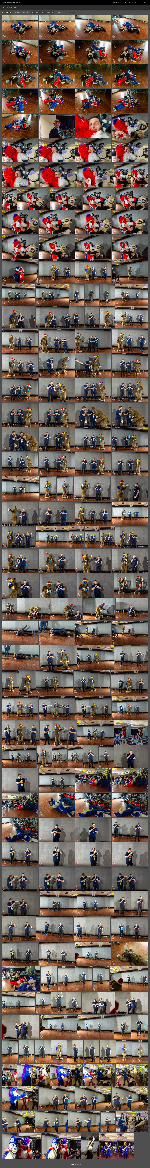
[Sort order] (144, 7)
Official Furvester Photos (12, 2)
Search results (12, 7)
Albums (115, 2)
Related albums (134, 2)
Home (4, 7)
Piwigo (79, 1164)
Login (143, 2)
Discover (123, 2)
